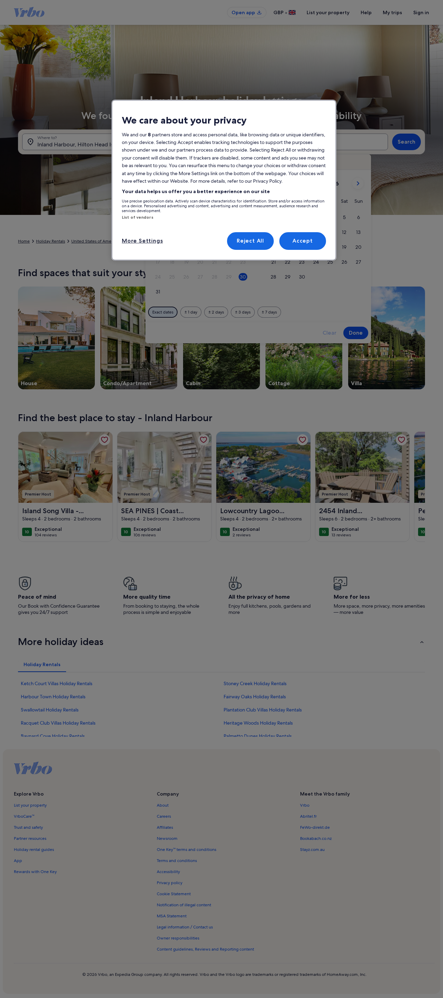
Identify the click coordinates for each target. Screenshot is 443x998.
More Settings (142, 240)
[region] (223, 180)
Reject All (250, 240)
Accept (302, 240)
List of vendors (137, 217)
